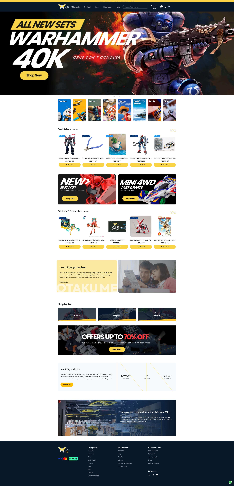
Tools (89, 469)
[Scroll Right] (174, 130)
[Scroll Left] (171, 130)
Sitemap (120, 460)
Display (90, 472)
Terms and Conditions (125, 463)
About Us (121, 451)
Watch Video (64, 282)
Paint (89, 466)
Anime (90, 457)
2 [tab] (116, 96)
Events (118, 7)
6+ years (77, 314)
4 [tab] (120, 96)
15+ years (157, 314)
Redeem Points (153, 451)
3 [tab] (118, 96)
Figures (90, 463)
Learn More (67, 385)
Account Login (152, 457)
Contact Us (151, 454)
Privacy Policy (122, 466)
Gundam (90, 451)
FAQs (150, 460)
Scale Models (92, 460)
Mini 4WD (91, 454)
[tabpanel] (117, 53)
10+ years (117, 314)
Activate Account (153, 463)
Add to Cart (69, 165)
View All (75, 130)
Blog (119, 454)
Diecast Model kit (93, 475)
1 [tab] (114, 96)
